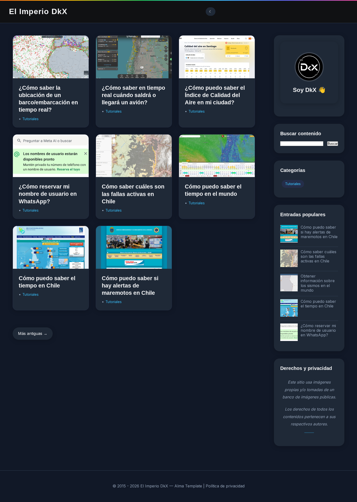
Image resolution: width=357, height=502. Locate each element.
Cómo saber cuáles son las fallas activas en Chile (133, 193)
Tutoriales (30, 119)
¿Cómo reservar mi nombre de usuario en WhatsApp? (48, 193)
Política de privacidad (225, 486)
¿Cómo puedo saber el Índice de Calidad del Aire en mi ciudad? (215, 95)
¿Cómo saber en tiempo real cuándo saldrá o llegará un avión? (133, 95)
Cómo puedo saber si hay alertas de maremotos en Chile (130, 285)
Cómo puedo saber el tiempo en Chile (318, 303)
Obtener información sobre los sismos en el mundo (318, 283)
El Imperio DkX (38, 11)
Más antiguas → (32, 333)
